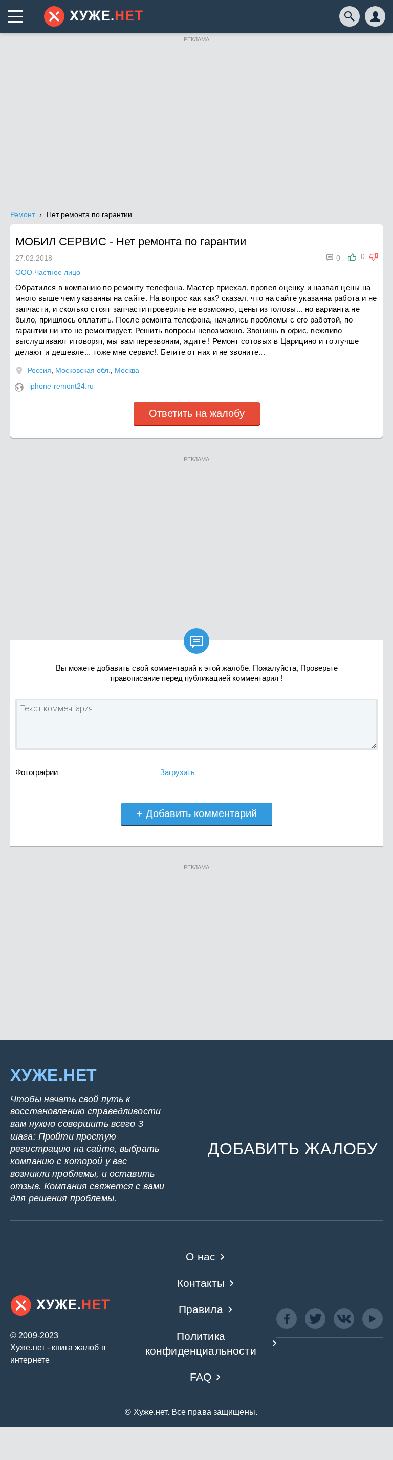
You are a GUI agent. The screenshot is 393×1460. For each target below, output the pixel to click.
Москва (127, 370)
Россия (39, 370)
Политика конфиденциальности (200, 1343)
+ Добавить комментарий (197, 813)
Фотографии (36, 772)
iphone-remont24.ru (61, 386)
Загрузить (177, 772)
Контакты (201, 1283)
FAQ (201, 1377)
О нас (200, 1256)
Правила (201, 1309)
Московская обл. (83, 370)
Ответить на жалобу (197, 413)
